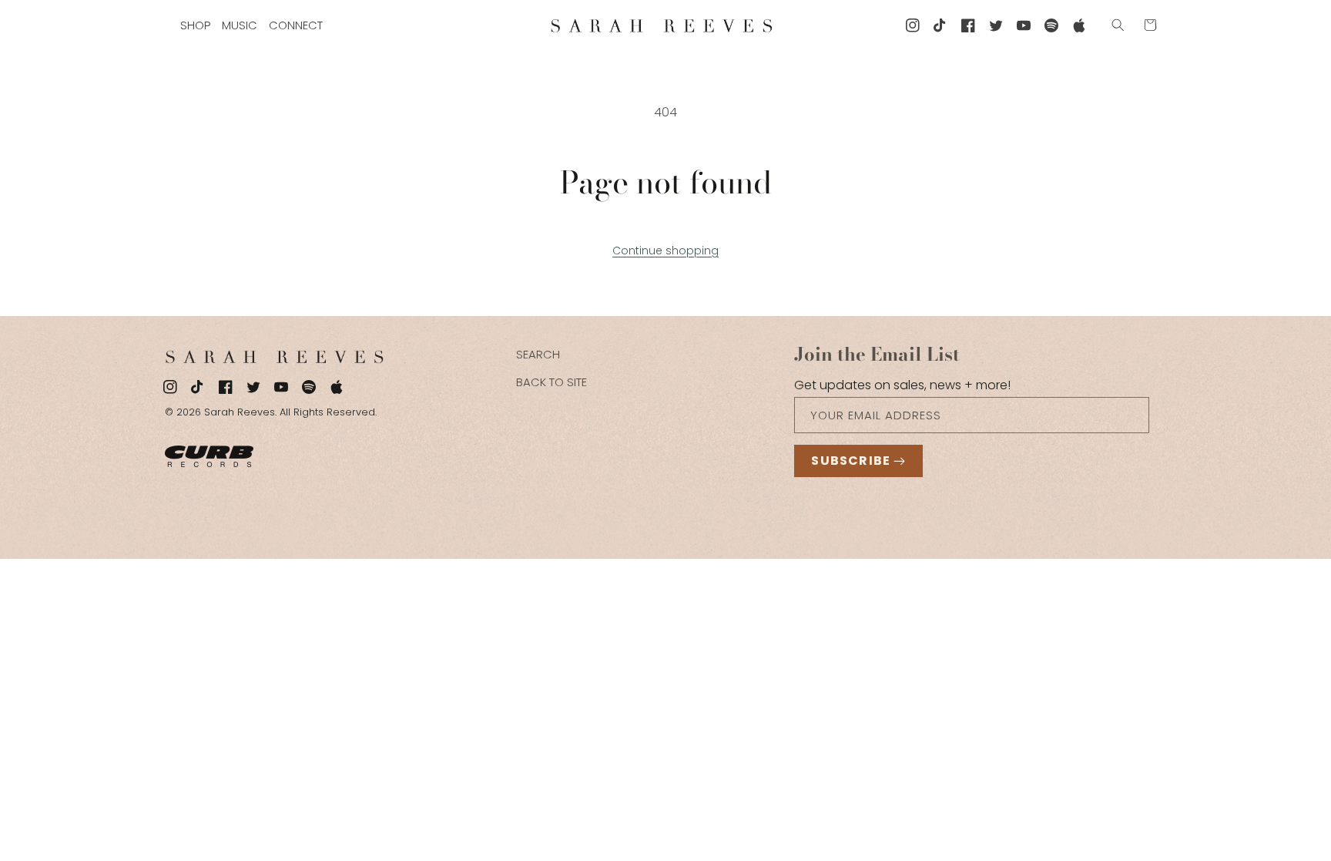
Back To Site (551, 382)
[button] (1118, 25)
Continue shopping (665, 250)
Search (538, 354)
